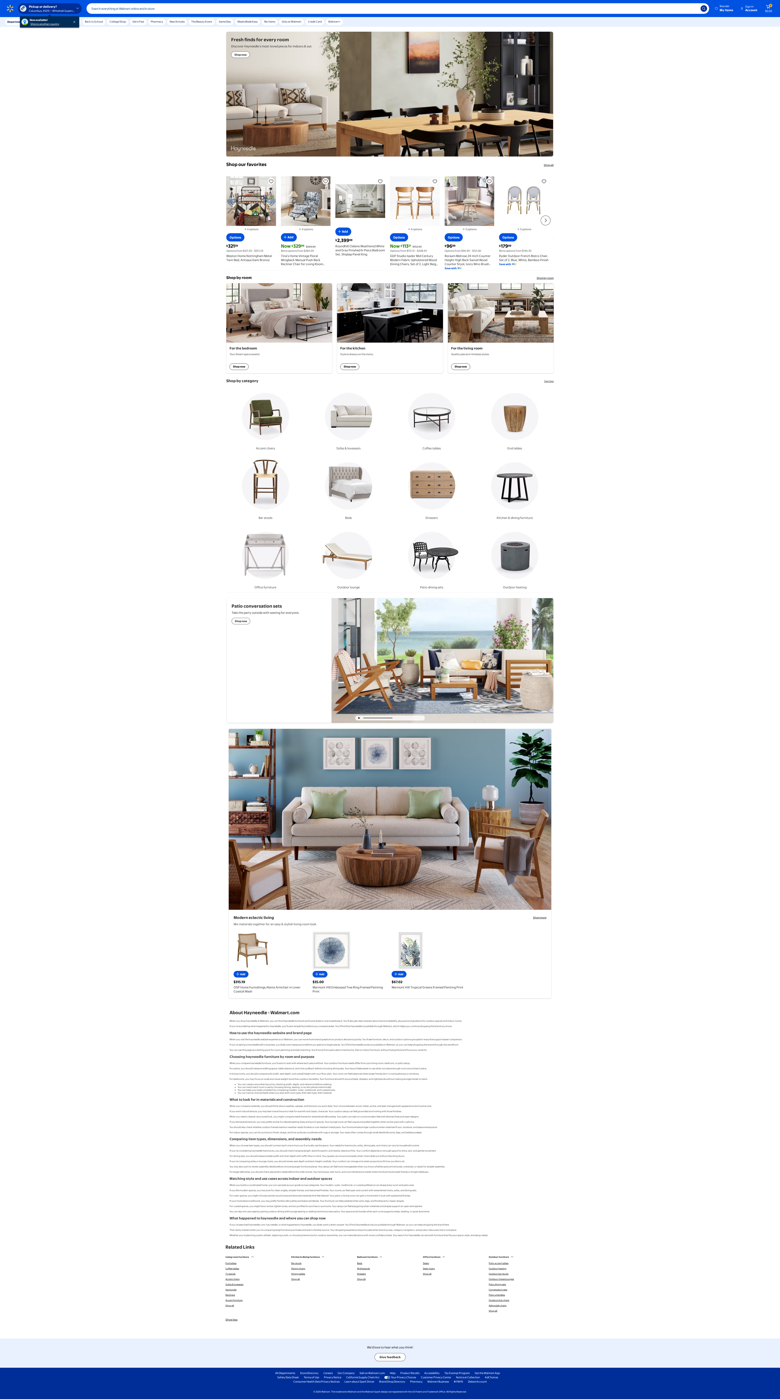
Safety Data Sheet (288, 1377)
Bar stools (296, 1263)
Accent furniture (234, 1300)
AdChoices (491, 1377)
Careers (328, 1373)
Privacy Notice (332, 1377)
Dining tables (298, 1273)
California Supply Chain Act (362, 1377)
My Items (269, 21)
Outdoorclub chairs (499, 1300)
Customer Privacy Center (436, 1377)
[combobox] (398, 8)
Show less (231, 1319)
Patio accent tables (498, 1263)
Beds (359, 1263)
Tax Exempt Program (457, 1373)
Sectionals (230, 1289)
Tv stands (230, 1273)
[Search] (704, 8)
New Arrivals (177, 21)
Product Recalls (409, 1373)
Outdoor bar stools (498, 1273)
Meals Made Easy (247, 21)
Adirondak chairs (497, 1305)
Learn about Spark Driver (359, 1381)
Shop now (239, 366)
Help (392, 1373)
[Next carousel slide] (409, 718)
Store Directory (309, 1373)
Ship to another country (44, 24)
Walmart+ (334, 21)
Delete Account (477, 1381)
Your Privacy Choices (403, 1377)
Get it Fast (138, 21)
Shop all (549, 165)
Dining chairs (298, 1268)
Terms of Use (311, 1377)
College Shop (117, 21)
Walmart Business (438, 1381)
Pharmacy (157, 21)
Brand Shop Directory (392, 1381)
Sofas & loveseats (234, 1284)
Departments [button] (15, 21)
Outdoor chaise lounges (501, 1279)
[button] (724, 8)
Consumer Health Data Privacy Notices (316, 1381)
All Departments (285, 1373)
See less (549, 381)
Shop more (539, 917)
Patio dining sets (497, 1284)
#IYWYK (458, 1381)
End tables (230, 1263)
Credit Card (315, 21)
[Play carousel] (359, 718)
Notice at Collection (468, 1377)
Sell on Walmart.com (372, 1373)
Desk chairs (429, 1268)
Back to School (94, 21)
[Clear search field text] (694, 8)
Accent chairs (232, 1279)
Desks (426, 1263)
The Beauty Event (201, 21)
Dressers (361, 1273)
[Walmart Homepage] (10, 8)
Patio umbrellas (497, 1295)
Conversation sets (498, 1289)
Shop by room (545, 278)
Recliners (230, 1295)
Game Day (225, 21)
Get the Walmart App (487, 1373)
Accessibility (432, 1373)
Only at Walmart (291, 21)
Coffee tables (232, 1268)
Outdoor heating (497, 1268)
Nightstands (363, 1268)
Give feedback (390, 1357)
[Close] (75, 22)
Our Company (346, 1373)
